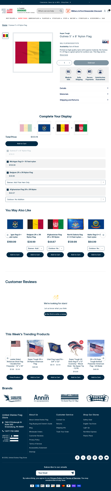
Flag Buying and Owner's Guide (40, 424)
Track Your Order (62, 432)
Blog (31, 428)
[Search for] (61, 11)
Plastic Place (88, 436)
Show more (64, 55)
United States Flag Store (17, 458)
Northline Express (90, 432)
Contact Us (60, 420)
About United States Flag (38, 420)
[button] (11, 18)
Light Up (86, 428)
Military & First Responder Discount (86, 11)
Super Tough (65, 33)
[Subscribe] (72, 473)
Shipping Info (61, 428)
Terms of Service (35, 444)
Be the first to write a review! (55, 314)
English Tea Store (89, 424)
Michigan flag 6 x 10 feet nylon (23, 161)
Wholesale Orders (35, 432)
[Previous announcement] (21, 2)
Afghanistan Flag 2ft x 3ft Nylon (23, 189)
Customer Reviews (36, 436)
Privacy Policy (34, 440)
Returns (59, 424)
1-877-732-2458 (12, 431)
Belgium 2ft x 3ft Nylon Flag (21, 172)
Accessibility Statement (38, 448)
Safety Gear (87, 420)
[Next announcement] (89, 2)
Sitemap (32, 452)
